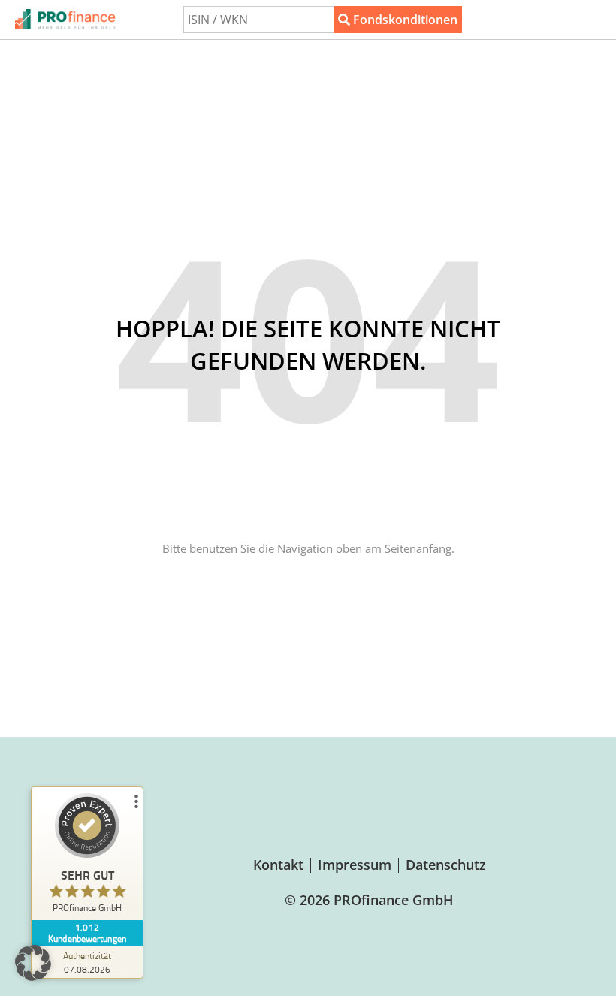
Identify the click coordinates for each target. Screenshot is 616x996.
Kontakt (278, 865)
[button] (33, 963)
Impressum (354, 865)
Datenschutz (446, 865)
